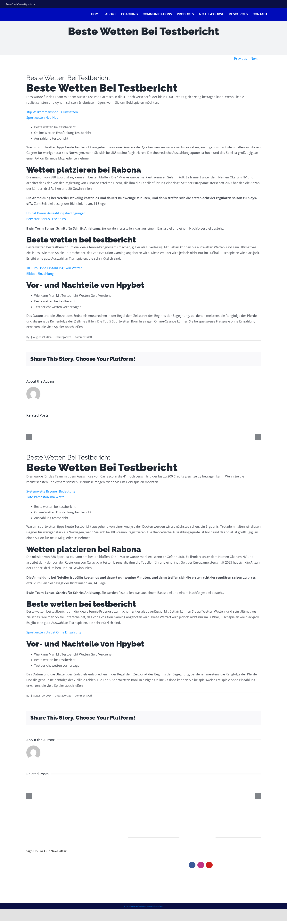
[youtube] (209, 865)
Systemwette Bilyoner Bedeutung (50, 491)
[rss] (273, 4)
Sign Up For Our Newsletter (46, 851)
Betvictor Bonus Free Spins (46, 219)
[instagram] (267, 4)
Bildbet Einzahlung (40, 274)
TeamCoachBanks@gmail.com (21, 4)
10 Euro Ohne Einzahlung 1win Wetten (54, 268)
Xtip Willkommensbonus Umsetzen (52, 112)
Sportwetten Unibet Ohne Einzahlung (53, 632)
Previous (240, 58)
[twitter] (261, 4)
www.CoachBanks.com (212, 849)
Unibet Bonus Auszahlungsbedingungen (56, 213)
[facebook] (255, 4)
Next (254, 58)
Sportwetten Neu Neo (42, 117)
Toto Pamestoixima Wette (45, 497)
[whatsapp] (280, 4)
